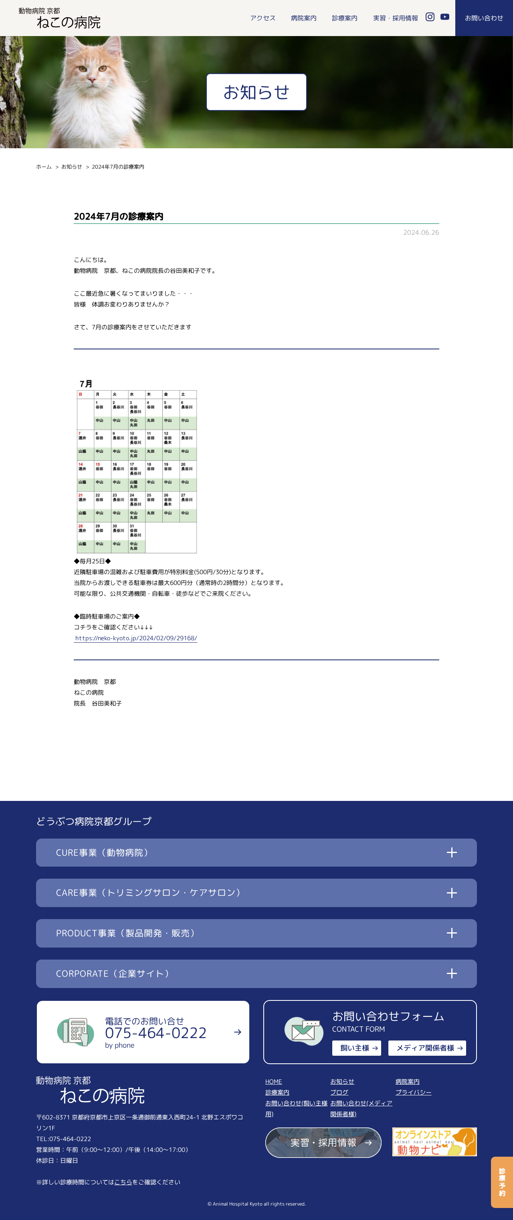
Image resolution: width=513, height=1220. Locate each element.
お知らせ (71, 166)
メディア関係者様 (425, 1048)
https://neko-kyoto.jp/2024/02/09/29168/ (135, 638)
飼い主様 (354, 1048)
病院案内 (304, 18)
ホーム (44, 166)
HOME (273, 1081)
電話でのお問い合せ (156, 1032)
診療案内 (344, 18)
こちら (123, 1182)
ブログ (339, 1092)
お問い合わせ (484, 18)
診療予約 (502, 1182)
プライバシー (414, 1092)
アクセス (263, 18)
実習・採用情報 (395, 18)
